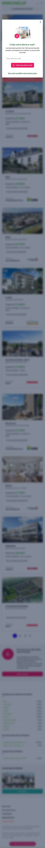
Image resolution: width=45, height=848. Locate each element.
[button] (40, 22)
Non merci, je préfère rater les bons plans (22, 73)
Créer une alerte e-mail (24, 65)
